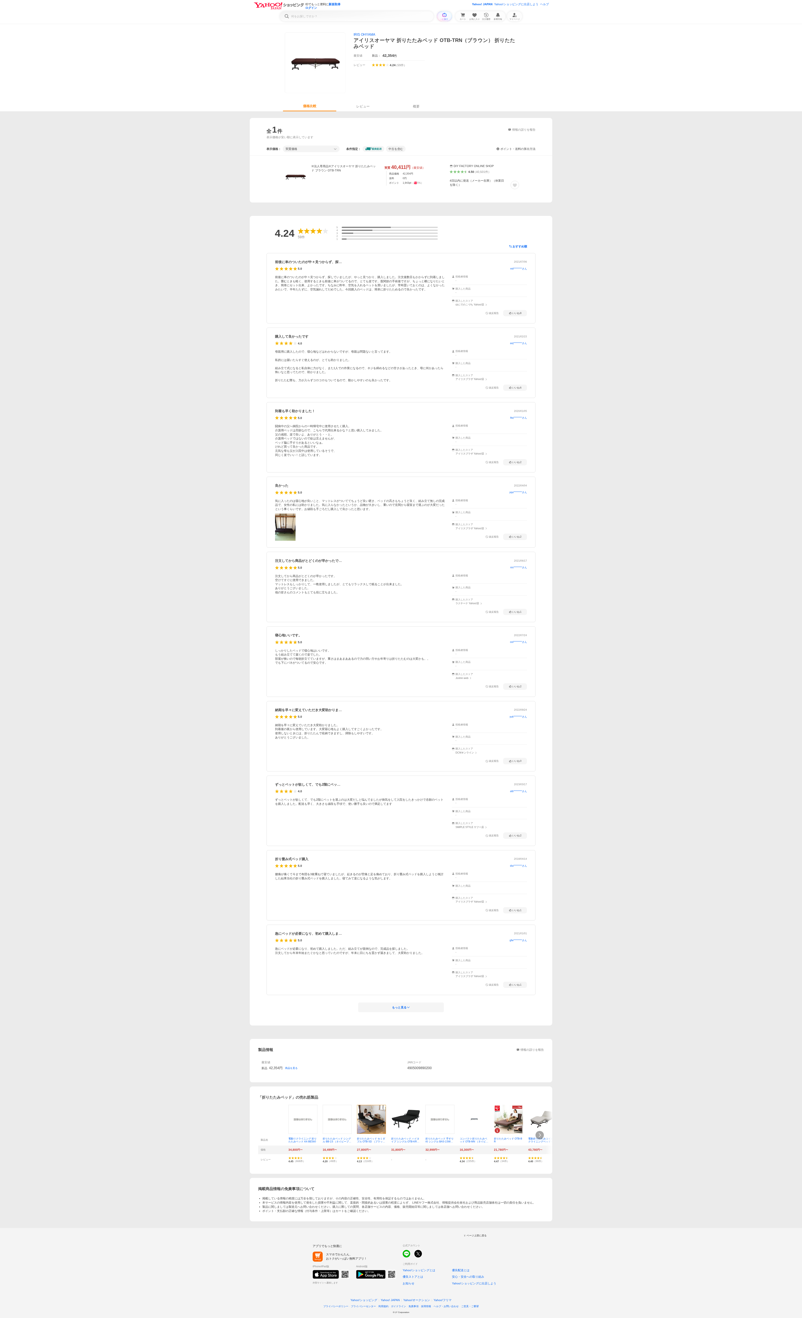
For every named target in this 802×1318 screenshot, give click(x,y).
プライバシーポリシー (335, 1306)
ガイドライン (398, 1306)
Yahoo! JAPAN (482, 4)
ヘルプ (544, 4)
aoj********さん (518, 343)
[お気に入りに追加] (515, 185)
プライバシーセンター (363, 1306)
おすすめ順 (520, 246)
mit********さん (518, 268)
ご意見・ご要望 (470, 1306)
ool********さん (518, 642)
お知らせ (408, 1283)
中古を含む (395, 149)
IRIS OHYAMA (364, 34)
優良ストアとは (413, 1276)
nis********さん (518, 567)
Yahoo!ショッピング (363, 1300)
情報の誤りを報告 (532, 1049)
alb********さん (518, 791)
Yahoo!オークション (416, 1300)
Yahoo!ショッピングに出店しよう (516, 4)
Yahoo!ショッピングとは (419, 1270)
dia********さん (518, 865)
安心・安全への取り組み (468, 1276)
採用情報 (426, 1306)
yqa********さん (518, 492)
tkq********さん (518, 417)
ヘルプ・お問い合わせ (446, 1306)
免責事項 (414, 1306)
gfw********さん (518, 940)
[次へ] (540, 1135)
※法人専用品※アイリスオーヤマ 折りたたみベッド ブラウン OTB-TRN (343, 168)
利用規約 (383, 1306)
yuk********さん (518, 716)
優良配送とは (461, 1270)
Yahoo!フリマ (443, 1300)
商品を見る (291, 1068)
